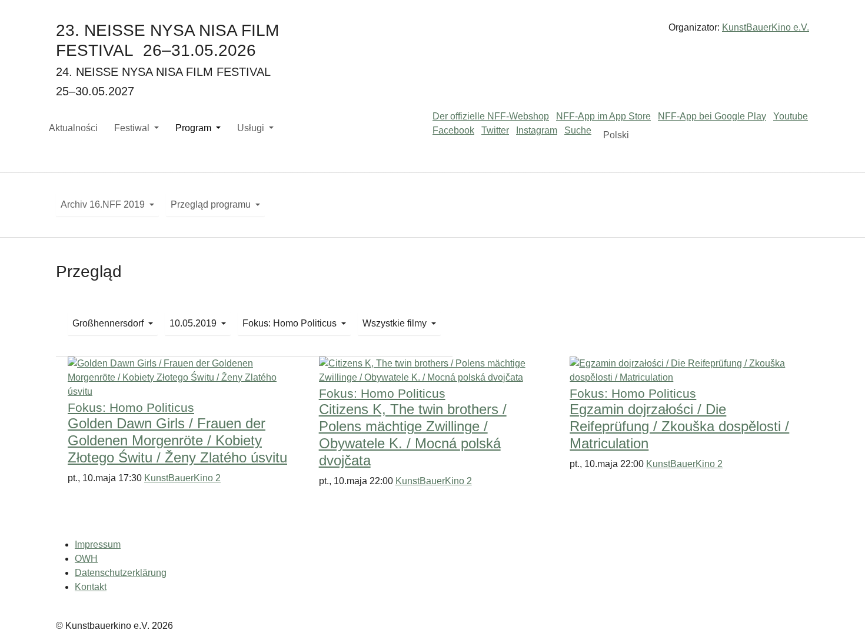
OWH (86, 559)
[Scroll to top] (839, 607)
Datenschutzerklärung (121, 573)
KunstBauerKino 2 (182, 478)
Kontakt (91, 587)
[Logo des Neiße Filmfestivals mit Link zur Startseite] (432, 32)
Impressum (98, 544)
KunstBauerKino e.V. (765, 27)
